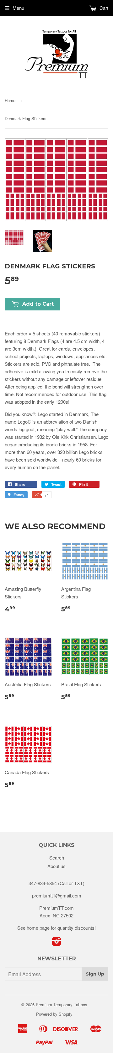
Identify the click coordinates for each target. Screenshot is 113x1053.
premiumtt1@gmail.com (56, 895)
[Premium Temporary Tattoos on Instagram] (57, 943)
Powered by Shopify (54, 1014)
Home (10, 100)
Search (56, 857)
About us (56, 866)
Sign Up (95, 974)
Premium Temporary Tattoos (61, 1004)
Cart (103, 7)
